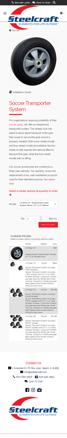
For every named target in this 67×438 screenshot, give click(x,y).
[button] (38, 204)
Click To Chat (43, 2)
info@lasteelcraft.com (35, 372)
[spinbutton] (32, 218)
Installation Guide (22, 92)
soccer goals (16, 124)
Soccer (15, 30)
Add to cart (48, 225)
